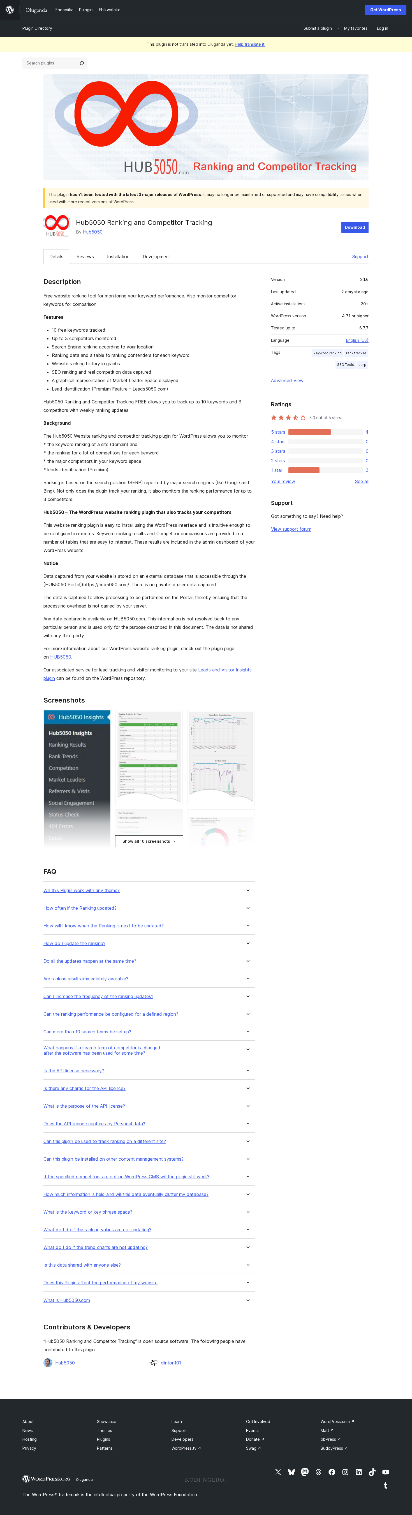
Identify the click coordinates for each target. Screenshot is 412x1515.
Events (252, 1430)
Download (355, 227)
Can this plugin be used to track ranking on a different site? (104, 1141)
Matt (327, 1430)
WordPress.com (338, 1421)
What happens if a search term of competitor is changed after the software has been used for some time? (101, 1050)
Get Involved (258, 1421)
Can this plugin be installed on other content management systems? (113, 1159)
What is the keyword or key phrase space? (87, 1212)
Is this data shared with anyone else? (82, 1265)
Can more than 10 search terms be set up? (87, 1031)
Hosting (29, 1439)
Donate (255, 1439)
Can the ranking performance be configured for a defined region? (110, 1014)
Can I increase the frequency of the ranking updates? (98, 996)
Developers (182, 1439)
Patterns (105, 1448)
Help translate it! (250, 44)
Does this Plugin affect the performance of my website (100, 1282)
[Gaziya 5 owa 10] (175, 717)
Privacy (29, 1448)
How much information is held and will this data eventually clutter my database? (126, 1194)
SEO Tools (345, 364)
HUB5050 (60, 657)
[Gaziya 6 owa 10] (175, 817)
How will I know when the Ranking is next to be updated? (103, 926)
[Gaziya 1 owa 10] (103, 717)
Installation (118, 256)
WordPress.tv (186, 1448)
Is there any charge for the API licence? (84, 1088)
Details (56, 256)
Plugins (103, 1439)
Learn (177, 1421)
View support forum (291, 529)
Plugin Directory (37, 28)
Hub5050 (93, 232)
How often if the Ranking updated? (80, 908)
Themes (104, 1430)
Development (156, 256)
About (28, 1421)
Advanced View (287, 380)
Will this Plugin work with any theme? (81, 890)
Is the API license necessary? (73, 1070)
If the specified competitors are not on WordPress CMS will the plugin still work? (126, 1176)
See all (362, 481)
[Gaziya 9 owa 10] (247, 817)
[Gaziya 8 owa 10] (247, 717)
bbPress (331, 1439)
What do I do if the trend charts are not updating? (95, 1247)
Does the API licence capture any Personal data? (94, 1123)
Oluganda (84, 1479)
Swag (253, 1448)
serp (362, 364)
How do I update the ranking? (74, 943)
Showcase (106, 1421)
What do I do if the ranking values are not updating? (97, 1229)
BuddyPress (334, 1448)
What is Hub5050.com (66, 1300)
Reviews (85, 256)
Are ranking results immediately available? (85, 978)
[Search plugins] (81, 63)
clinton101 (171, 1363)
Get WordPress (385, 9)
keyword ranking (328, 353)
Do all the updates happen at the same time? (89, 961)
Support (360, 256)
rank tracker (356, 353)
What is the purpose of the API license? (84, 1106)
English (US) (357, 340)
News (27, 1430)
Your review (283, 481)
